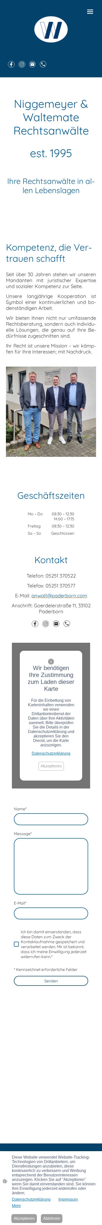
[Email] (32, 64)
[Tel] (43, 64)
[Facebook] (11, 64)
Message (23, 833)
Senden (51, 980)
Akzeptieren (51, 766)
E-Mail (20, 903)
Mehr (16, 1206)
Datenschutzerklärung (51, 753)
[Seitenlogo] (51, 29)
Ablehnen (51, 1218)
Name (20, 808)
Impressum (68, 1199)
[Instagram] (22, 64)
